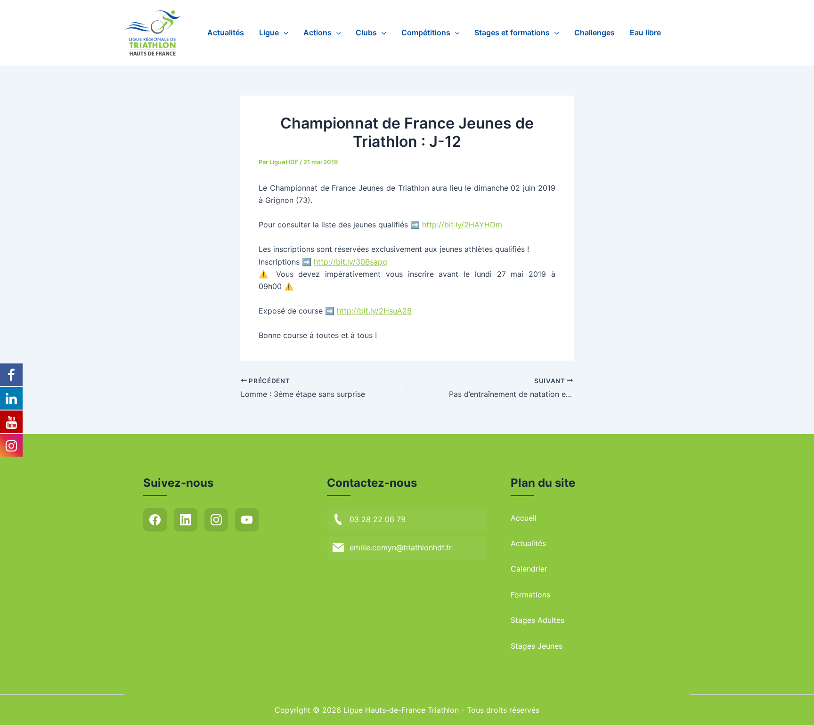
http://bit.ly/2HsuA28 (374, 310)
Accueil (524, 518)
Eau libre (645, 32)
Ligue (269, 32)
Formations (530, 594)
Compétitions (425, 32)
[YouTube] (247, 520)
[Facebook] (155, 520)
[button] (283, 32)
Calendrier (529, 568)
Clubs (366, 32)
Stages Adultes (537, 620)
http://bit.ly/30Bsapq (350, 261)
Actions (317, 32)
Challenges (594, 32)
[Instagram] (216, 520)
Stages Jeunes (536, 646)
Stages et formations (512, 32)
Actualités (225, 32)
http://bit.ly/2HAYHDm (462, 224)
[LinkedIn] (185, 520)
